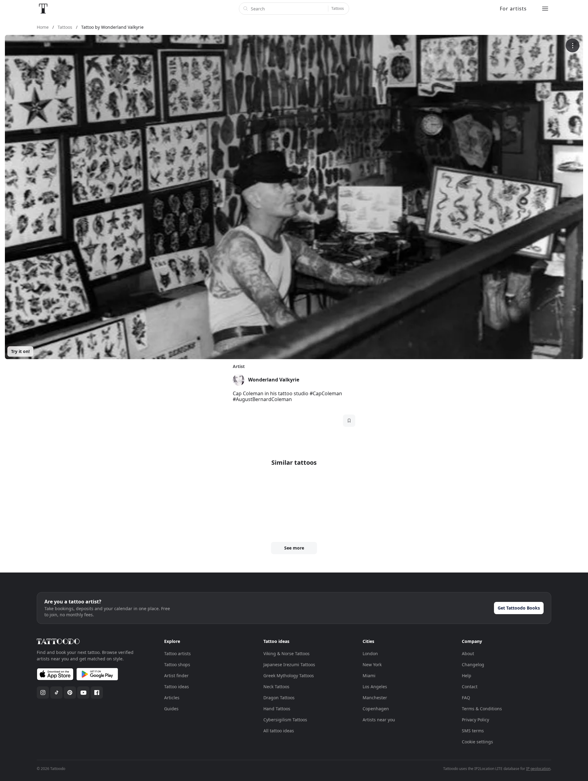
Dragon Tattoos (279, 697)
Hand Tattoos (276, 709)
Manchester (375, 697)
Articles (171, 697)
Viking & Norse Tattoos (286, 653)
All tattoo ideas (278, 731)
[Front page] (43, 8)
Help (466, 675)
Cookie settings (477, 742)
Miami (369, 675)
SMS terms (473, 731)
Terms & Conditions (482, 709)
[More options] (572, 45)
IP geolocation (538, 768)
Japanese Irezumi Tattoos (289, 664)
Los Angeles (375, 686)
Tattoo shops (177, 664)
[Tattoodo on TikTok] (56, 692)
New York (372, 664)
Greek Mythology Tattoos (288, 675)
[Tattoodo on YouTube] (83, 692)
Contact (469, 686)
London (370, 653)
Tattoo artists (177, 653)
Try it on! (20, 351)
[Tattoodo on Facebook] (97, 692)
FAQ (466, 697)
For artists (513, 8)
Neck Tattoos (276, 686)
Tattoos (337, 8)
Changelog (473, 664)
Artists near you (379, 720)
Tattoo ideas (176, 686)
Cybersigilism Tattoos (285, 720)
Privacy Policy (475, 720)
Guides (171, 709)
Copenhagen (376, 709)
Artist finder (176, 675)
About (468, 653)
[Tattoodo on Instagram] (43, 692)
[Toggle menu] (545, 8)
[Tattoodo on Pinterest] (70, 692)
